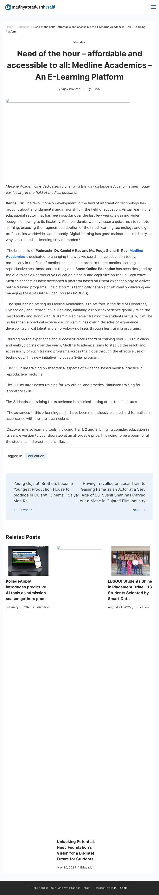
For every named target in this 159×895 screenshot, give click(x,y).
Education (80, 42)
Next (136, 510)
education (36, 456)
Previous (25, 510)
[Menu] (153, 7)
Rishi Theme (119, 887)
